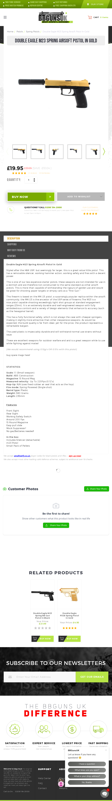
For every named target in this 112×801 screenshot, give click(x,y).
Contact (42, 788)
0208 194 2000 (53, 207)
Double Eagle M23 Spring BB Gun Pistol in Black (42, 615)
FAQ (40, 783)
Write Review (44, 173)
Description (13, 238)
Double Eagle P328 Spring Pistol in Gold (69, 615)
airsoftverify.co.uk (22, 455)
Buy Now (45, 639)
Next (104, 152)
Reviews (11, 256)
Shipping (11, 244)
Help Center (44, 778)
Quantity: (14, 180)
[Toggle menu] (8, 17)
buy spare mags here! (18, 355)
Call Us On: (8, 791)
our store (97, 4)
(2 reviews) (32, 173)
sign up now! (75, 455)
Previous (7, 152)
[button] (104, 793)
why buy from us (16, 250)
